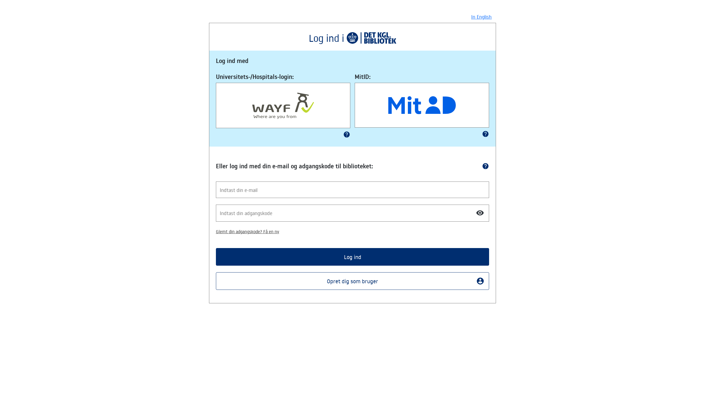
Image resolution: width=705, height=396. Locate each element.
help (346, 134)
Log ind (352, 256)
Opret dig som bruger (405, 281)
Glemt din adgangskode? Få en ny (247, 231)
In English (481, 16)
